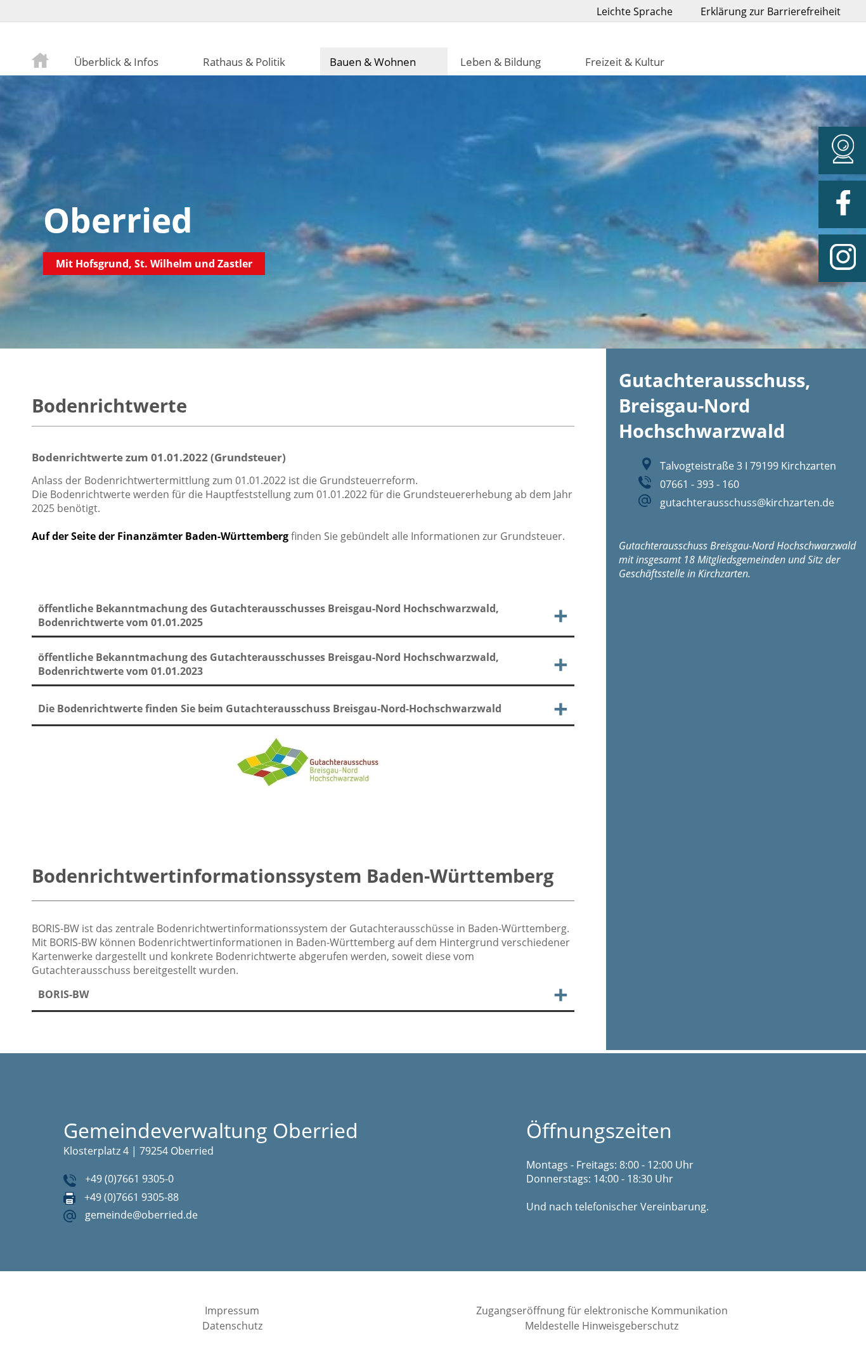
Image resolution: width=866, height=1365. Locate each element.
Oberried (118, 219)
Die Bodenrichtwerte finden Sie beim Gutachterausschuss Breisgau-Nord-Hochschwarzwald (269, 708)
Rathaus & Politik (244, 61)
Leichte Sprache (635, 11)
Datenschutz (232, 1326)
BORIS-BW (63, 994)
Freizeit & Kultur (624, 61)
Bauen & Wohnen (373, 61)
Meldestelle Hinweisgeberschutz (601, 1326)
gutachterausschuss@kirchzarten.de (747, 502)
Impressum (232, 1310)
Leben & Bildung (500, 61)
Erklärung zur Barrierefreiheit (771, 11)
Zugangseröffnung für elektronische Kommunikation (602, 1310)
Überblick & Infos (116, 61)
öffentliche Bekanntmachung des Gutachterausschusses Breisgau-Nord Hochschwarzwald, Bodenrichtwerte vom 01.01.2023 (268, 664)
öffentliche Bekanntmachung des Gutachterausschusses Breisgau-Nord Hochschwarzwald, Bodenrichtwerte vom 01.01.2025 (268, 615)
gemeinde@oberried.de (141, 1215)
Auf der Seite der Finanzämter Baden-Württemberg (160, 536)
